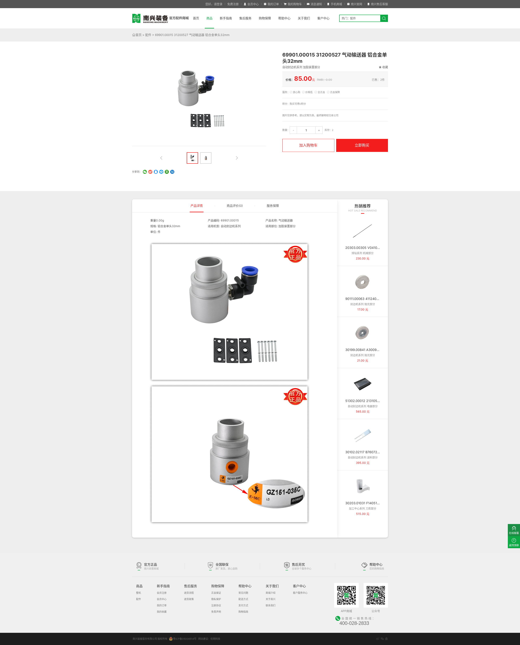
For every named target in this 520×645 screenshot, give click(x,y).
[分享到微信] (145, 172)
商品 (209, 18)
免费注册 (233, 4)
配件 (148, 35)
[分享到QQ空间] (161, 172)
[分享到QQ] (156, 172)
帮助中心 (284, 18)
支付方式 (243, 605)
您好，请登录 (213, 4)
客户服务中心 (300, 592)
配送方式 (243, 599)
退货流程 (189, 592)
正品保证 (216, 592)
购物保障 (265, 18)
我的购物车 (295, 4)
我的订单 (273, 4)
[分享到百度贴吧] (172, 172)
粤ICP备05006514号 (184, 638)
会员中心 (253, 4)
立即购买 (362, 145)
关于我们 (304, 18)
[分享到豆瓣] (167, 172)
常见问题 (243, 592)
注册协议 (216, 605)
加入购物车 (308, 145)
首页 (196, 18)
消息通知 (316, 4)
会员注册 (162, 592)
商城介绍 (270, 592)
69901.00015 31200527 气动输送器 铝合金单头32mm (192, 35)
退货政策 (189, 599)
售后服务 (245, 18)
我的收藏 (162, 611)
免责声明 (216, 611)
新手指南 (226, 18)
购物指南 (243, 611)
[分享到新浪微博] (377, 638)
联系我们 (270, 605)
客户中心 (323, 18)
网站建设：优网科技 (209, 638)
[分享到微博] (150, 172)
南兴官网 (356, 4)
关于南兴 (270, 599)
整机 (138, 592)
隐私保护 (216, 599)
